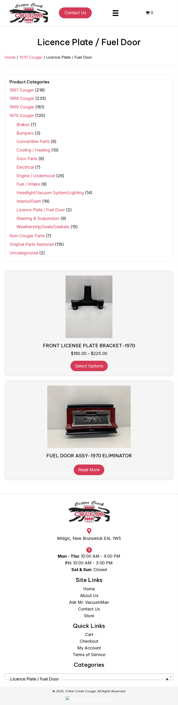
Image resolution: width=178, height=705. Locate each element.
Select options (89, 366)
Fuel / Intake (28, 184)
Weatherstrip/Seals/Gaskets (42, 226)
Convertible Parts (33, 141)
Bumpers (24, 133)
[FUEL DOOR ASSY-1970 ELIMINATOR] (89, 416)
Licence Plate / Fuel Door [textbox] (87, 679)
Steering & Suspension (37, 218)
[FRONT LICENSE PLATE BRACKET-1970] (89, 306)
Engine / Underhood (35, 175)
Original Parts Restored (32, 244)
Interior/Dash (28, 201)
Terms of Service (89, 654)
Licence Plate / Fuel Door (40, 209)
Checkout (89, 641)
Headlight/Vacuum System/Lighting (50, 192)
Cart (89, 634)
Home (10, 57)
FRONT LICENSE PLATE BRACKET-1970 (89, 345)
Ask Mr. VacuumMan (89, 602)
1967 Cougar (22, 90)
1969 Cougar (22, 106)
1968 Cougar (22, 98)
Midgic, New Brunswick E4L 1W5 (89, 538)
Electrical (25, 167)
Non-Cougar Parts (27, 235)
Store (89, 615)
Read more (89, 469)
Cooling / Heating (33, 150)
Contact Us (89, 609)
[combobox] (89, 676)
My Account (89, 647)
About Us (89, 595)
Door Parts (26, 158)
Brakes (23, 124)
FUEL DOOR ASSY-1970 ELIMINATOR (89, 455)
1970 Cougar (30, 57)
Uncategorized (24, 252)
